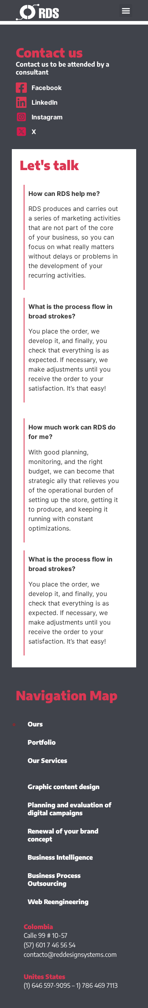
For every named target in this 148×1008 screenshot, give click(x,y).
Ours (35, 724)
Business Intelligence (60, 857)
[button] (125, 10)
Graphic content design (63, 787)
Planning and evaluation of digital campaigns (69, 809)
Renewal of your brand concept (63, 835)
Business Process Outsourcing (54, 879)
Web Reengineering (58, 902)
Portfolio (42, 742)
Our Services (47, 761)
